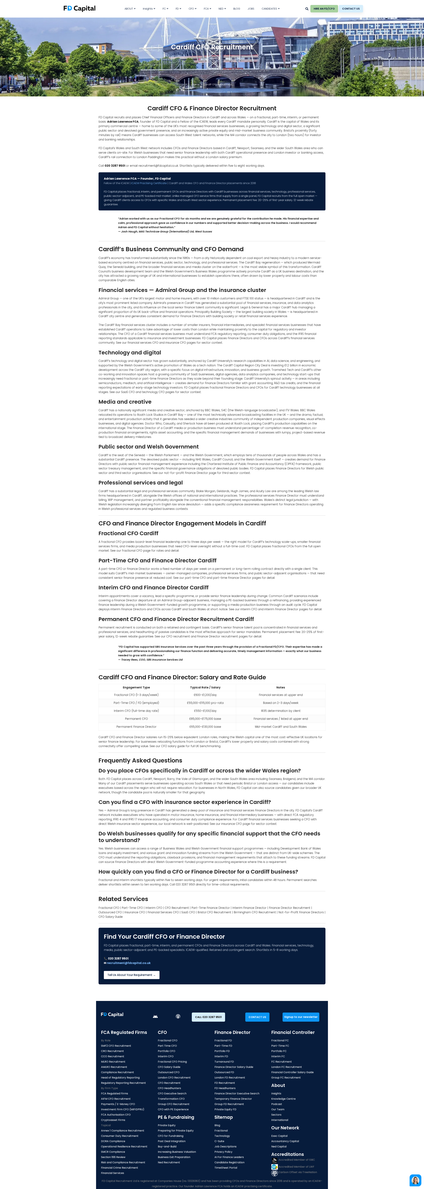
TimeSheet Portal (225, 1168)
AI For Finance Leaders (229, 1157)
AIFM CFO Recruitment (116, 1099)
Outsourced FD (224, 1072)
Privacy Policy (223, 1152)
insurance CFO (175, 343)
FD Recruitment (224, 1083)
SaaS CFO (128, 392)
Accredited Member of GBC (296, 1160)
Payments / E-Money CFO (118, 1104)
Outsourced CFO (110, 912)
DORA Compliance (113, 1141)
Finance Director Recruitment (289, 908)
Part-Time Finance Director (210, 908)
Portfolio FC (279, 1051)
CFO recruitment (178, 636)
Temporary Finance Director (233, 1099)
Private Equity (167, 1125)
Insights (276, 1093)
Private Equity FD (225, 1109)
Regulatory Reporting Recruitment (123, 1083)
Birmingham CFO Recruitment (255, 912)
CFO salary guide (173, 746)
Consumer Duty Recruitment (119, 1136)
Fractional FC (280, 1040)
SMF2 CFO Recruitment (116, 1046)
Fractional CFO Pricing (172, 1062)
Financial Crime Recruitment (119, 1168)
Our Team (277, 1109)
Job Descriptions (225, 1146)
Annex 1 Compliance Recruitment (122, 1130)
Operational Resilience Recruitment (124, 1146)
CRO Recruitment (112, 1051)
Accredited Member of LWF (296, 1167)
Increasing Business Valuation (177, 1152)
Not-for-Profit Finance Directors (301, 912)
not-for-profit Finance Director (186, 473)
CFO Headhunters (169, 1088)
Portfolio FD (222, 1051)
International (279, 1120)
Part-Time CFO (132, 908)
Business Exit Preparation (174, 1157)
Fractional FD (223, 1040)
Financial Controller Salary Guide (292, 1072)
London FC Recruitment (286, 1067)
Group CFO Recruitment (173, 1104)
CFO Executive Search (172, 1093)
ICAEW (203, 122)
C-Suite (219, 1141)
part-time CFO (195, 578)
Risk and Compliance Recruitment (123, 1162)
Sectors (276, 1115)
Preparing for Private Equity (176, 1130)
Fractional (221, 1130)
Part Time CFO (167, 1046)
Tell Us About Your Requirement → (131, 975)
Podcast (276, 1104)
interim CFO (248, 609)
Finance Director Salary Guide (233, 1067)
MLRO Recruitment (113, 1062)
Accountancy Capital (285, 1141)
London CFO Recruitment (174, 1077)
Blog (217, 1125)
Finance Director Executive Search (236, 1093)
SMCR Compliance (113, 1152)
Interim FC (278, 1056)
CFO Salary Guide (111, 917)
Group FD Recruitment (229, 1104)
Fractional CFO (109, 908)
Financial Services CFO (163, 912)
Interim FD (221, 1056)
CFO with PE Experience (173, 1109)
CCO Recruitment (112, 1056)
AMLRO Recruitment (114, 1067)
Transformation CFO (171, 1099)
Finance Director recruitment (217, 636)
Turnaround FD (224, 1062)
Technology (222, 1136)
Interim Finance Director (249, 908)
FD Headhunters (225, 1088)
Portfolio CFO (166, 1051)
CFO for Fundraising (170, 1136)
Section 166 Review (113, 1157)
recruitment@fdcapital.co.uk (158, 166)
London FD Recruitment (229, 1077)
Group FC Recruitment (286, 1077)
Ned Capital (279, 1146)
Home (195, 84)
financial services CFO (143, 343)
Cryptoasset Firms (113, 1120)
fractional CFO (132, 551)
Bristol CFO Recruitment (214, 912)
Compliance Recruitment (117, 1072)
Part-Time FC (280, 1046)
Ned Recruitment (169, 1162)
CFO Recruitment (177, 908)
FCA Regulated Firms (114, 1093)
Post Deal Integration (172, 1141)
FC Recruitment (281, 1062)
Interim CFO (153, 908)
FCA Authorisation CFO (116, 1115)
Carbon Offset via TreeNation (297, 1172)
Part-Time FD (223, 1046)
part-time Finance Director (232, 578)
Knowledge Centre (283, 1099)
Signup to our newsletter (301, 1017)
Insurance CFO (134, 912)
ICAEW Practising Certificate (149, 183)
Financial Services (112, 1173)
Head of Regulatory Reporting (120, 1077)
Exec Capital (279, 1136)
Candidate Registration (229, 1162)
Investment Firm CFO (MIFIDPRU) (122, 1109)
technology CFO (153, 392)
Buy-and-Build (167, 1146)
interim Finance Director (281, 609)
